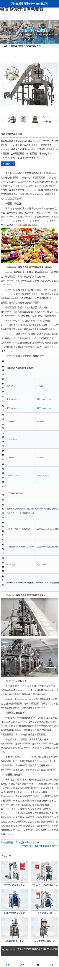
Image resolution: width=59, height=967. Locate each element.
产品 (22, 965)
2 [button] (28, 39)
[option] (29, 32)
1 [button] (25, 39)
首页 (7, 965)
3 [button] (30, 39)
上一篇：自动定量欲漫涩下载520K (20, 842)
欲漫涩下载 (34, 334)
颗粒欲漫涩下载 (33, 46)
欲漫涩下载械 (17, 46)
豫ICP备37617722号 (29, 953)
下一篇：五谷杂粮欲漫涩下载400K (39, 846)
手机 (37, 965)
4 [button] (33, 39)
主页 (6, 46)
